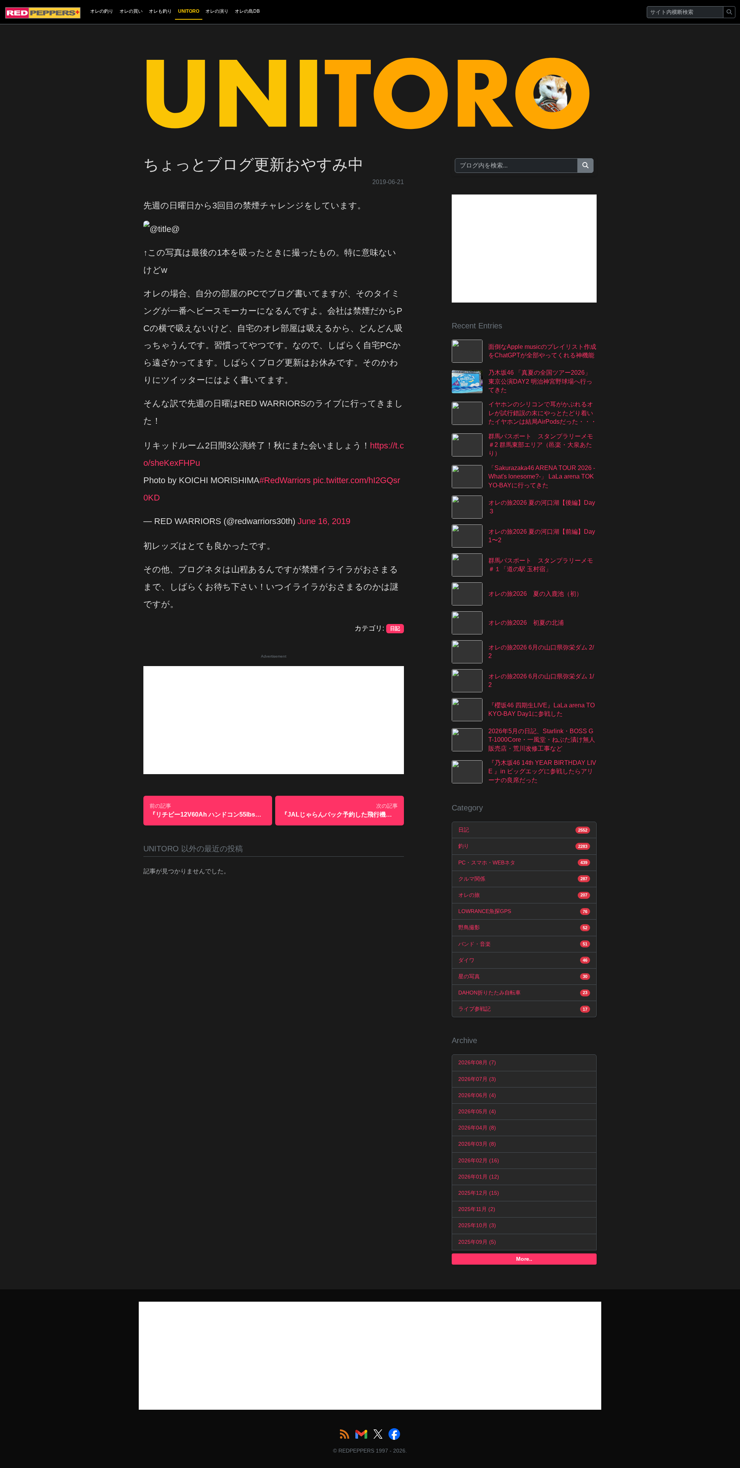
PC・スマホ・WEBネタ (522, 862)
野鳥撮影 (522, 927)
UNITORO (188, 11)
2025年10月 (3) (477, 1225)
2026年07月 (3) (477, 1079)
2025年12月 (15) (478, 1193)
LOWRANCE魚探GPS (522, 911)
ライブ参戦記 (522, 1009)
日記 (522, 830)
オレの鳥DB (247, 11)
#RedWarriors (285, 480)
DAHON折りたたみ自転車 (522, 992)
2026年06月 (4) (477, 1095)
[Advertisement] (273, 720)
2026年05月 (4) (477, 1111)
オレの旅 (522, 895)
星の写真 (522, 976)
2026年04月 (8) (477, 1128)
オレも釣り (160, 11)
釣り (522, 846)
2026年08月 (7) (477, 1062)
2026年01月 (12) (478, 1177)
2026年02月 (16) (478, 1160)
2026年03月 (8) (477, 1144)
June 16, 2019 (324, 521)
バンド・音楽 (522, 944)
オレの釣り (101, 11)
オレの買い (131, 11)
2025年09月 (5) (477, 1242)
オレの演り (217, 11)
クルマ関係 (522, 879)
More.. (524, 1259)
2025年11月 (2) (476, 1209)
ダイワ (522, 960)
